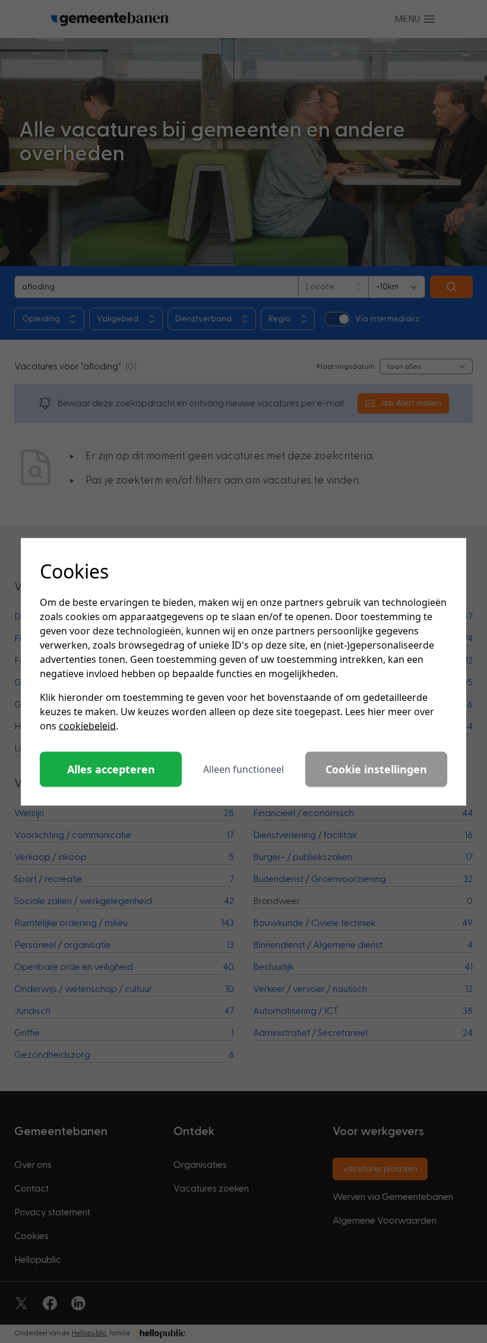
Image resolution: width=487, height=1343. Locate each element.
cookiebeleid (87, 725)
